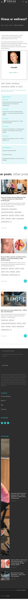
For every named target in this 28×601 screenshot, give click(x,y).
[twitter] (5, 423)
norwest (17, 90)
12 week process (5, 209)
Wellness (20, 86)
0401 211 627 (5, 365)
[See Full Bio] (18, 73)
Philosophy (12, 86)
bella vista (11, 215)
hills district (8, 83)
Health (2, 83)
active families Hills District (7, 212)
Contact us (3, 409)
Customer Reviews (5, 396)
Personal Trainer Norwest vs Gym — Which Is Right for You (13, 139)
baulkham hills (4, 215)
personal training (4, 91)
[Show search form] (26, 2)
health (7, 90)
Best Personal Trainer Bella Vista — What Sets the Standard (13, 122)
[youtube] (8, 423)
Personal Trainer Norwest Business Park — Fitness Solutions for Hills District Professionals (13, 104)
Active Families (13, 209)
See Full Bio (13, 72)
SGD (8, 595)
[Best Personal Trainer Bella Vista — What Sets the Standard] (14, 317)
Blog (2, 404)
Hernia (7, 271)
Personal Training (5, 86)
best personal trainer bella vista (8, 323)
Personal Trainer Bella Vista (9, 150)
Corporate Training (7, 154)
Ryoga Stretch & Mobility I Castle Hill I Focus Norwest (13, 159)
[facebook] (2, 423)
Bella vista (3, 90)
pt (16, 86)
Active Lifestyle (18, 212)
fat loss (22, 215)
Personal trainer (15, 83)
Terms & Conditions (21, 590)
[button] (2, 2)
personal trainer (22, 90)
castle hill (17, 215)
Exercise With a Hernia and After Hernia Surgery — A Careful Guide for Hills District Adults (13, 113)
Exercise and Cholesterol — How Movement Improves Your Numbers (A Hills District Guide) (13, 131)
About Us (3, 400)
